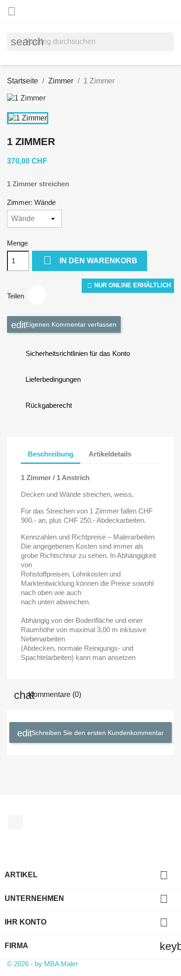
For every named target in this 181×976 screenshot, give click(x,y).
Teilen (37, 295)
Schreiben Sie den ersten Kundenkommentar (97, 732)
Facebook (15, 822)
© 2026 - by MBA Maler (42, 964)
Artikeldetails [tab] (110, 454)
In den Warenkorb (90, 260)
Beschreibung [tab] (50, 454)
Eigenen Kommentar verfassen (70, 324)
